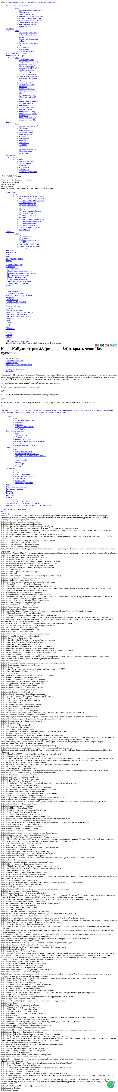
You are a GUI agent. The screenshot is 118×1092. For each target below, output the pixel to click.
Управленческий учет (27, 203)
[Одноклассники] (98, 345)
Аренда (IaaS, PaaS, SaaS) (29, 244)
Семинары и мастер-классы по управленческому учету (31, 21)
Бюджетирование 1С (27, 205)
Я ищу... (9, 261)
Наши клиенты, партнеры (25, 164)
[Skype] (113, 345)
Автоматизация (12, 300)
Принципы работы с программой (19, 295)
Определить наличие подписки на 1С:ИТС (27, 119)
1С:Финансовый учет (14, 265)
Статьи (22, 136)
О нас (21, 159)
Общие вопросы (12, 291)
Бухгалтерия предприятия (16, 302)
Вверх (3, 511)
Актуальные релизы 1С (28, 126)
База (7, 327)
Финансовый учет (13, 306)
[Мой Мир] (101, 345)
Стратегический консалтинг (30, 18)
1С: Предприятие (12, 269)
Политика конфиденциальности (27, 148)
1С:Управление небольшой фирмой (20, 271)
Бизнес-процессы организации (31, 10)
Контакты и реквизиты (28, 172)
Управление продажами (28, 223)
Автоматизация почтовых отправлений (29, 229)
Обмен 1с (23, 87)
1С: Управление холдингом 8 (17, 279)
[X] (103, 345)
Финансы (9, 308)
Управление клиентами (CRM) (31, 219)
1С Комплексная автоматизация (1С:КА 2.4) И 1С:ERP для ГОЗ (31, 197)
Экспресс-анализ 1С (27, 85)
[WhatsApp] (111, 345)
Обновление (10, 329)
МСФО (22, 209)
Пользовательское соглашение (26, 152)
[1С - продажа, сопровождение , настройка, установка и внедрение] (28, 2)
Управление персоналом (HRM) (31, 201)
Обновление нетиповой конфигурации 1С (28, 102)
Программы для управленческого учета (28, 13)
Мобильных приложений (24, 48)
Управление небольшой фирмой (18, 316)
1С (7, 289)
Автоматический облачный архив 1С (27, 108)
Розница (9, 322)
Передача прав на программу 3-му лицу (27, 133)
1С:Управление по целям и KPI (18, 283)
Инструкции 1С (25, 138)
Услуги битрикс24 (26, 60)
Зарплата (9, 318)
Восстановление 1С (27, 95)
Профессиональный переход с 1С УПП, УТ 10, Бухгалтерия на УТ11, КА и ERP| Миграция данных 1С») (28, 70)
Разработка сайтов (26, 51)
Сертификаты (24, 168)
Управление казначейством (30, 211)
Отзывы (22, 141)
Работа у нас (24, 170)
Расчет (8, 320)
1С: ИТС (22, 242)
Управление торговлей (15, 310)
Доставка (23, 145)
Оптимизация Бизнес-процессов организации (28, 25)
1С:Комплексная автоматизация (18, 281)
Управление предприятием (16, 314)
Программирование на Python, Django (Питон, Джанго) (28, 35)
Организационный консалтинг (31, 16)
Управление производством (30, 221)
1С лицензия (24, 238)
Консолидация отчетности (29, 225)
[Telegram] (116, 345)
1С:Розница (10, 267)
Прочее (8, 285)
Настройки (10, 298)
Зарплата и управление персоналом (20, 312)
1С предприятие (25, 236)
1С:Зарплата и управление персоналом (21, 273)
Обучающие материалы (15, 293)
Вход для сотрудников (14, 259)
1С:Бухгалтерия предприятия (17, 275)
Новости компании (26, 161)
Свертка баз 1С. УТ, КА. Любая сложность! (28, 63)
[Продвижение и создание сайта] (5, 514)
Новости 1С (24, 143)
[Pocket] (106, 345)
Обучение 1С (24, 105)
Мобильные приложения (29, 240)
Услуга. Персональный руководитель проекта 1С (28, 78)
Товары (8, 325)
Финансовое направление (16, 304)
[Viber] (108, 345)
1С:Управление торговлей (16, 277)
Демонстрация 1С (26, 83)
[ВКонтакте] (96, 345)
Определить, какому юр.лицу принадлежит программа (28, 114)
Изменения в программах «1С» (26, 129)
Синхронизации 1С (27, 89)
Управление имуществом (29, 207)
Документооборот (26, 213)
